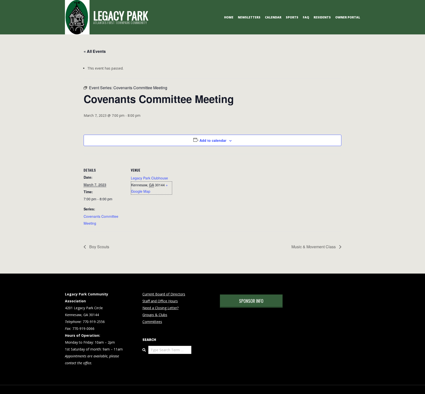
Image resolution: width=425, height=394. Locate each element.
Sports (292, 17)
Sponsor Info (251, 301)
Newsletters (249, 17)
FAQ (306, 17)
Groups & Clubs (154, 314)
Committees (152, 321)
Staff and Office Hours (160, 301)
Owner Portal (347, 17)
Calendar (273, 17)
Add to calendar (212, 140)
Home (228, 17)
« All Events (95, 51)
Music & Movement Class (314, 246)
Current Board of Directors (163, 294)
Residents (322, 17)
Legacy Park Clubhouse (149, 177)
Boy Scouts (98, 246)
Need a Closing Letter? (160, 308)
